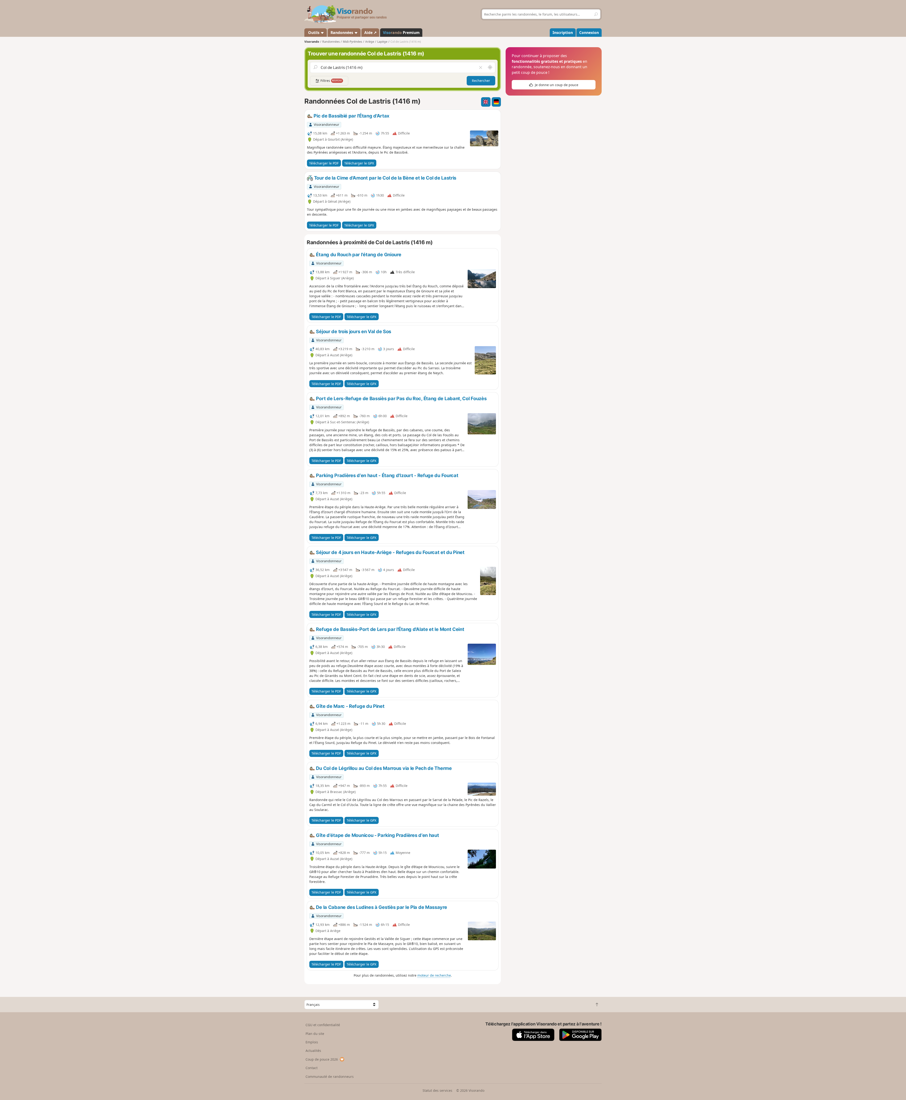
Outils (313, 32)
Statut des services (437, 1090)
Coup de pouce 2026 (322, 1059)
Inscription (563, 32)
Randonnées (342, 32)
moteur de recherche (434, 975)
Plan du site (315, 1033)
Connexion (589, 32)
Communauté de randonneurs (330, 1076)
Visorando (311, 42)
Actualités (313, 1050)
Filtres (330, 80)
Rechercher (481, 80)
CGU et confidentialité (323, 1025)
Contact (312, 1068)
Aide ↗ (370, 32)
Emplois (312, 1042)
